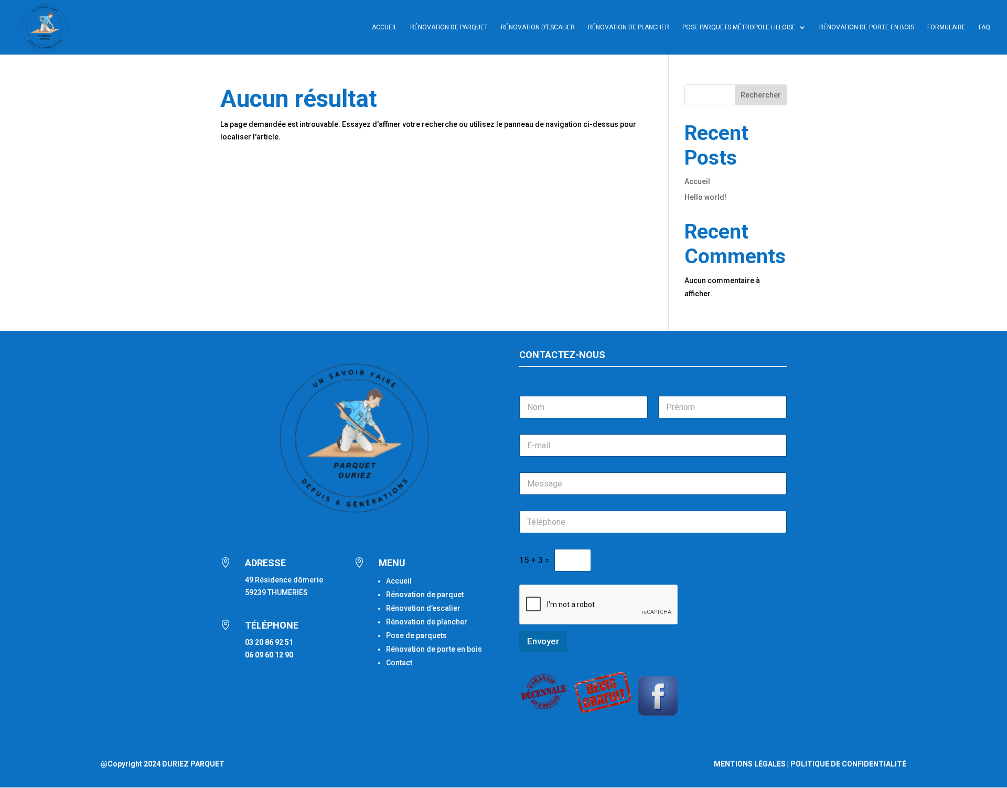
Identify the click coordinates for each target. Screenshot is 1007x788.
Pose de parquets (416, 635)
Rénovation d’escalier (538, 27)
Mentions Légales (750, 764)
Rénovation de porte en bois (866, 27)
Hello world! (705, 197)
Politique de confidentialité (848, 764)
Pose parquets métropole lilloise (739, 27)
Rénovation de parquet (425, 594)
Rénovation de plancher (628, 27)
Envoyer (543, 641)
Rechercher (761, 95)
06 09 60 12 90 (269, 655)
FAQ (984, 27)
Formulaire (946, 27)
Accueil (384, 27)
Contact (399, 663)
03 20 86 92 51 (269, 642)
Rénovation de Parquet (449, 27)
